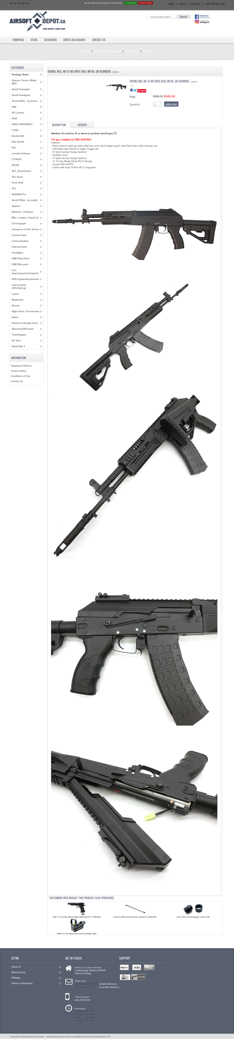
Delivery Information (22, 983)
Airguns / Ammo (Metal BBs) (24, 82)
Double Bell (132, 51)
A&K (14, 106)
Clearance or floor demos (25, 229)
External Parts (19, 246)
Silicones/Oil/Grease (23, 328)
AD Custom (18, 112)
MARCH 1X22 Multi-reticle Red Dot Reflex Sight (76, 934)
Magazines (17, 299)
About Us (16, 966)
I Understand (130, 3)
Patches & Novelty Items (25, 323)
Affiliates (16, 977)
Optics (15, 317)
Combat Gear (19, 235)
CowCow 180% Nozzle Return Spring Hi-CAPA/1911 (135, 917)
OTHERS (17, 159)
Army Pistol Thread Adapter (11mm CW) (193, 917)
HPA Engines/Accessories (25, 279)
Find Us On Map (83, 973)
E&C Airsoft (18, 141)
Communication (20, 241)
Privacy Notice (18, 370)
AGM (14, 118)
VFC (14, 188)
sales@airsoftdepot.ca (108, 984)
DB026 (147, 51)
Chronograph (19, 223)
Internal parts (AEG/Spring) (19, 286)
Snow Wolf (17, 182)
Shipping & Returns (21, 365)
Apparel (16, 206)
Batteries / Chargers (22, 211)
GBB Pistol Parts (20, 258)
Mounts (16, 305)
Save (143, 90)
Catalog (85, 51)
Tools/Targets (19, 334)
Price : (133, 97)
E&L (14, 147)
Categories (50, 40)
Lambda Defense (21, 153)
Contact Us (17, 381)
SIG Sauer (17, 176)
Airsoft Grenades (21, 89)
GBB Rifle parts (20, 264)
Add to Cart (171, 104)
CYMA (15, 130)
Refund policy (18, 972)
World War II (18, 346)
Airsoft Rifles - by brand (107, 51)
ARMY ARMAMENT (22, 124)
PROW (15, 165)
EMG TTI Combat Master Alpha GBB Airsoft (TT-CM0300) (77, 917)
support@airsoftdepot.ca (109, 987)
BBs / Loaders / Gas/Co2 (25, 217)
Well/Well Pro (19, 194)
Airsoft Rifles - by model (24, 200)
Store (33, 40)
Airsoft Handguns (21, 95)
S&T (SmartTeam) (21, 171)
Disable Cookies (145, 3)
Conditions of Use (20, 376)
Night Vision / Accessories (25, 311)
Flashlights (17, 252)
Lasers (15, 293)
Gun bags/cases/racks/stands (25, 272)
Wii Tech (16, 340)
